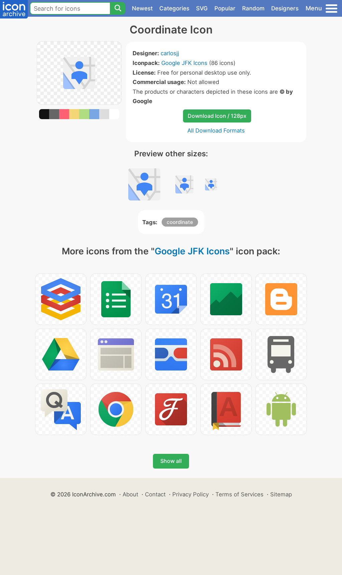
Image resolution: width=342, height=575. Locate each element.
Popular (224, 8)
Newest (142, 8)
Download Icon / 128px (217, 115)
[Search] (117, 8)
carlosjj (170, 53)
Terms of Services (239, 494)
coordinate (180, 222)
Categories (174, 8)
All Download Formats (216, 130)
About (130, 494)
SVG (202, 8)
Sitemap (281, 494)
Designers (285, 8)
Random (253, 8)
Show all (171, 461)
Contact (155, 494)
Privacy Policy (190, 494)
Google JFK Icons (184, 63)
